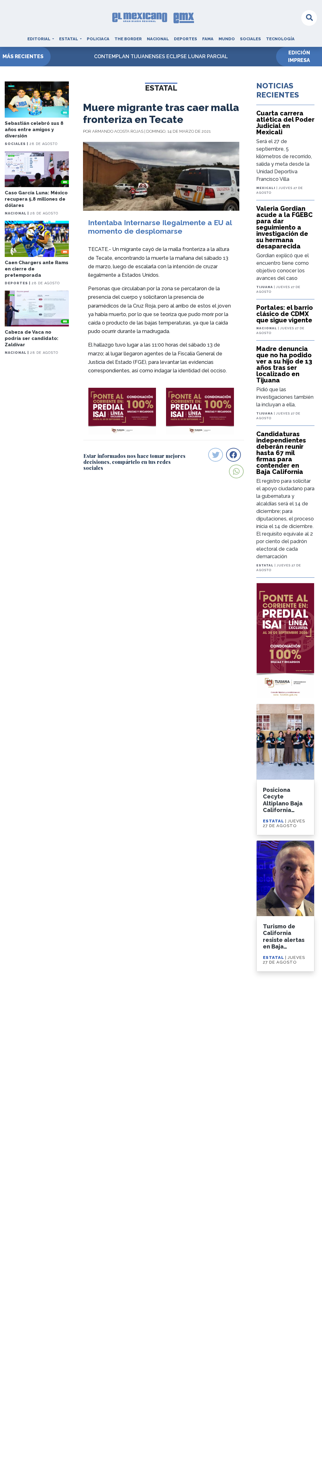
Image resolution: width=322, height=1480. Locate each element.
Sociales (250, 38)
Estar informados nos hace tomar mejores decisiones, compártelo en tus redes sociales (134, 462)
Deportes (185, 38)
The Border (128, 38)
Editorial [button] (39, 38)
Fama (208, 38)
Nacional (158, 38)
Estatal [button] (69, 38)
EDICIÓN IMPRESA (299, 56)
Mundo (227, 38)
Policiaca (98, 38)
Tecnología (280, 38)
